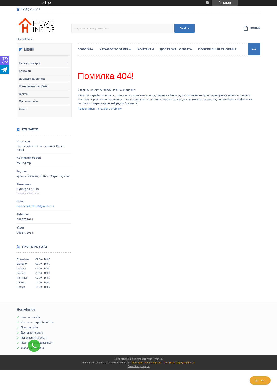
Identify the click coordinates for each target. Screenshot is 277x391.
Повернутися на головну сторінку (100, 108)
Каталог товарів (29, 63)
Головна (85, 49)
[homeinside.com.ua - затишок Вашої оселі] (44, 25)
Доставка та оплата (32, 78)
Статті (23, 109)
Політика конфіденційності (179, 362)
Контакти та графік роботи (37, 322)
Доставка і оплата (176, 49)
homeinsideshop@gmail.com (35, 206)
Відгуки (23, 93)
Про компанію (28, 101)
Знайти (184, 28)
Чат (263, 380)
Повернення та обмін (33, 86)
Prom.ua (158, 358)
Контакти (25, 71)
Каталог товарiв (113, 49)
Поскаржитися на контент (147, 362)
